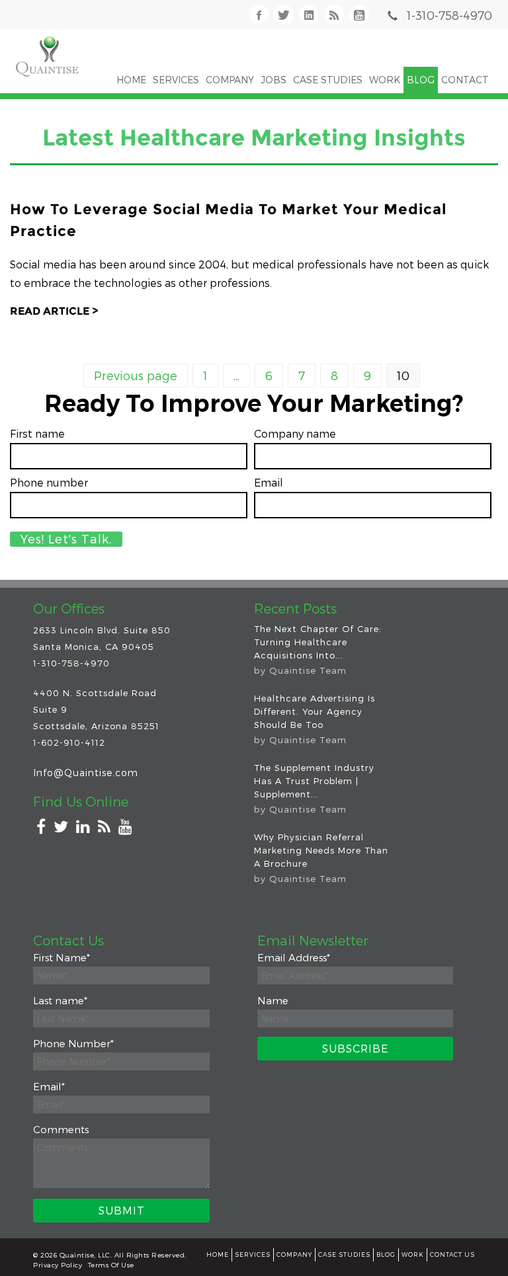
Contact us (452, 1254)
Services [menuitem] (176, 79)
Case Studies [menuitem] (327, 79)
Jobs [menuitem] (273, 79)
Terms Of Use (111, 1265)
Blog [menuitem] (421, 79)
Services (253, 1254)
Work (413, 1254)
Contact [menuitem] (465, 79)
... (236, 375)
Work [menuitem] (384, 79)
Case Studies (344, 1254)
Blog (386, 1254)
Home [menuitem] (131, 79)
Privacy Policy (57, 1265)
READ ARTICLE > (54, 311)
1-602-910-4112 (69, 742)
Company (294, 1254)
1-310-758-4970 (449, 15)
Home (217, 1254)
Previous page (135, 375)
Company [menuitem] (230, 79)
